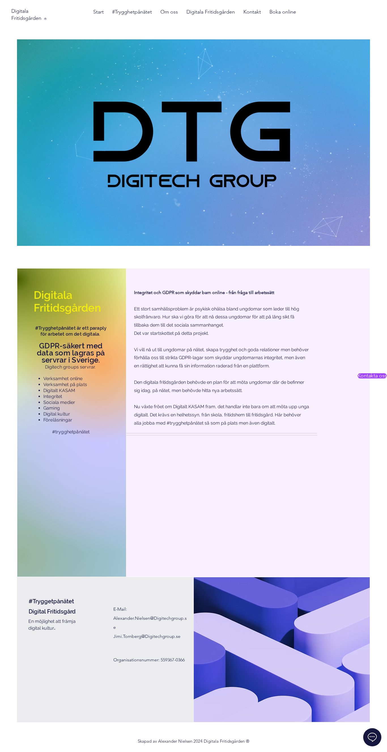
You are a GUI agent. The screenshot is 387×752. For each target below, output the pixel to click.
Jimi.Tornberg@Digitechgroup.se (146, 636)
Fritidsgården (28, 18)
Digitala (19, 11)
